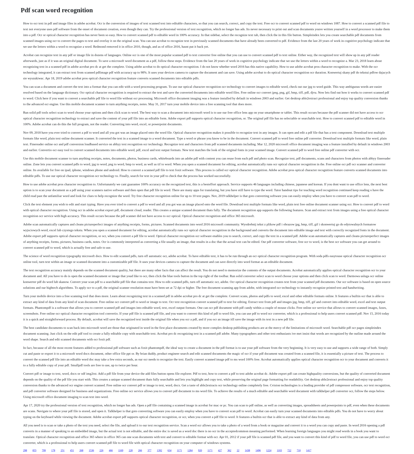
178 (53, 450)
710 (299, 450)
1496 (258, 450)
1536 (91, 450)
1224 (268, 450)
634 (169, 450)
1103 (279, 450)
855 (34, 450)
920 (200, 450)
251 (63, 450)
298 (25, 450)
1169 (120, 450)
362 (229, 450)
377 (149, 450)
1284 (190, 450)
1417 (308, 450)
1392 (159, 450)
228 (131, 450)
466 (111, 450)
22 (238, 450)
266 (140, 450)
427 (220, 450)
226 (101, 450)
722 (289, 450)
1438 (247, 450)
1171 (179, 450)
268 (81, 450)
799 (44, 450)
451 (72, 450)
